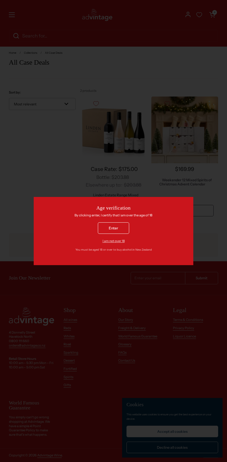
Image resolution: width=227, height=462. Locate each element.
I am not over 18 (114, 241)
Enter (113, 228)
